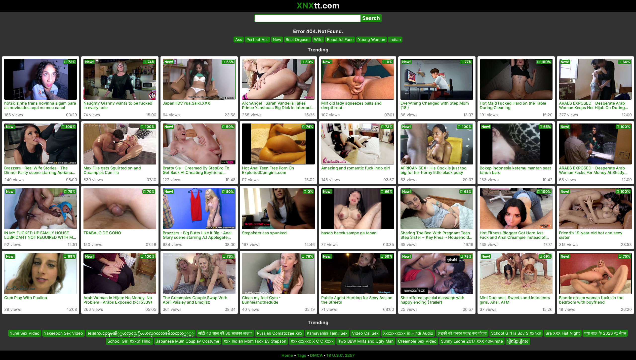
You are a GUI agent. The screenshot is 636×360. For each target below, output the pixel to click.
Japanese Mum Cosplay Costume (187, 341)
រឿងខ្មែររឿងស (517, 341)
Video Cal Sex (365, 333)
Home (287, 355)
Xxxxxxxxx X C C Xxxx (312, 341)
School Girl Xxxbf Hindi (130, 341)
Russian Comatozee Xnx (279, 333)
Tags (301, 355)
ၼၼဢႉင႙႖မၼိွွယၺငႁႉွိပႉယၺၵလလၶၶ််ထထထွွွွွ (140, 333)
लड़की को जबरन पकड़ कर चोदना (462, 333)
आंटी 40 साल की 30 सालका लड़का (225, 333)
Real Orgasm (298, 39)
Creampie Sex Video (417, 341)
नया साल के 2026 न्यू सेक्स (605, 333)
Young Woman (371, 39)
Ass (238, 39)
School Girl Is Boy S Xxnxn (516, 333)
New (277, 39)
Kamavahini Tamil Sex (327, 333)
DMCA (316, 355)
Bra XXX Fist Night (563, 333)
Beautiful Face (340, 39)
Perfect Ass (257, 39)
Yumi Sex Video (25, 333)
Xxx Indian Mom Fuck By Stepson (255, 341)
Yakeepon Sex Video (63, 333)
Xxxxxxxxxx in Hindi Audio (408, 333)
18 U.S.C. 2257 (340, 355)
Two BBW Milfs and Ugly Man (366, 341)
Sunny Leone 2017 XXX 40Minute (472, 341)
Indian (395, 39)
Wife (318, 39)
